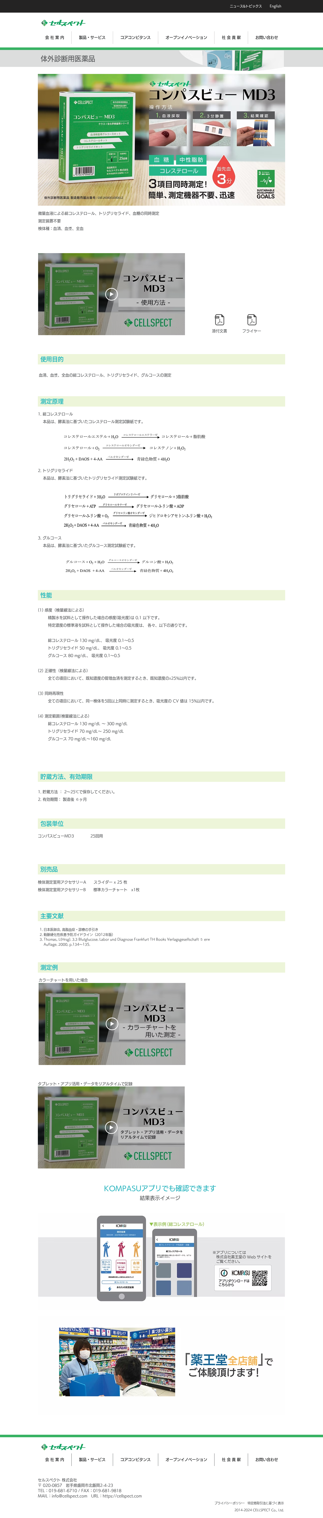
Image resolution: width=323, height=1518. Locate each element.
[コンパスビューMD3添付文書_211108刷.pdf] (219, 320)
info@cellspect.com (69, 1496)
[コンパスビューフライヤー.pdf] (252, 320)
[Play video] (111, 294)
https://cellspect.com (122, 1496)
